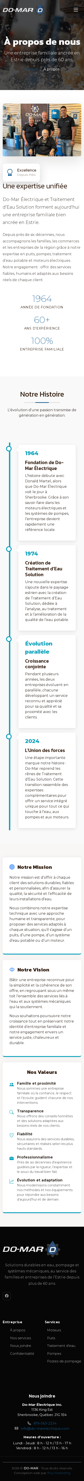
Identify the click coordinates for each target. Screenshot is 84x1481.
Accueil (31, 69)
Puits (51, 1338)
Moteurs (54, 1330)
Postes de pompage (64, 1361)
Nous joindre (20, 1345)
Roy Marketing (58, 1473)
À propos (17, 1330)
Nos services (20, 1338)
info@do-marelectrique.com (45, 1428)
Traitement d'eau (61, 1345)
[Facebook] (7, 1296)
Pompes (54, 1353)
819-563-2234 (45, 1423)
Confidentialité (22, 1353)
